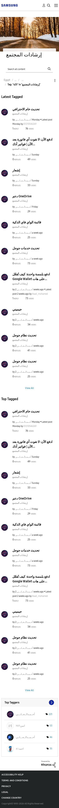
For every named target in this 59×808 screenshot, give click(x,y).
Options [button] (49, 80)
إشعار (16, 170)
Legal (5, 792)
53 (51, 725)
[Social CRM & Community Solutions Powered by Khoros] (48, 763)
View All (29, 387)
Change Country (11, 798)
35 (51, 748)
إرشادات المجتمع (20, 113)
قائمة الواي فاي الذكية (26, 222)
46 (51, 737)
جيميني (17, 309)
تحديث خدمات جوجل (25, 248)
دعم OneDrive (22, 196)
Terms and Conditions (15, 780)
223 (50, 714)
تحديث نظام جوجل (24, 335)
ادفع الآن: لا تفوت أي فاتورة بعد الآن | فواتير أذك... (32, 141)
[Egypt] (9, 5)
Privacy (6, 786)
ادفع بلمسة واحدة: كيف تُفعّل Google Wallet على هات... (31, 276)
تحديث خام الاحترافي (26, 109)
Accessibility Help (12, 774)
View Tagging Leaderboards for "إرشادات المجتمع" (29, 702)
